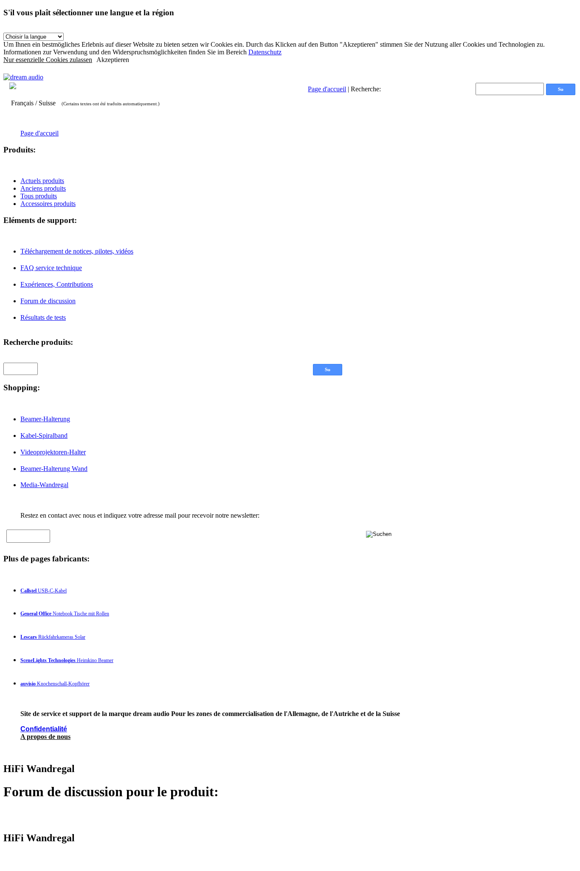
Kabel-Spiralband (44, 435)
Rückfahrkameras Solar (52, 637)
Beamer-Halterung (45, 419)
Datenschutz (265, 52)
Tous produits (38, 196)
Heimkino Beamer (66, 660)
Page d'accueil (327, 89)
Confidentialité (43, 729)
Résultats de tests (43, 317)
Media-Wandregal (44, 484)
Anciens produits (43, 188)
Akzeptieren (112, 59)
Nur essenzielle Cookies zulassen (47, 59)
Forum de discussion (48, 300)
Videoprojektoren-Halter (53, 452)
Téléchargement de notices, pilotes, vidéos (76, 251)
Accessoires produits (48, 203)
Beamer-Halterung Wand (53, 468)
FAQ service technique (51, 267)
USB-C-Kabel (43, 591)
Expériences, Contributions (56, 284)
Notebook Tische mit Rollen (64, 614)
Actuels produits (42, 180)
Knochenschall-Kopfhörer (55, 684)
